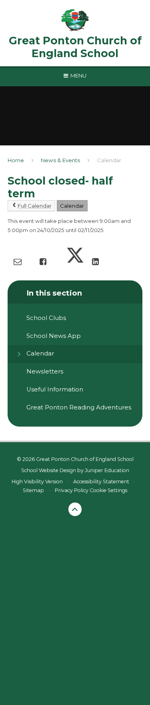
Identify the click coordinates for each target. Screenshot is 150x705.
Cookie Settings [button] (108, 490)
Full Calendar (35, 206)
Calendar (109, 160)
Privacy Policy (71, 490)
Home (16, 160)
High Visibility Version (37, 482)
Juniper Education (107, 470)
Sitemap (33, 490)
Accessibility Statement (101, 482)
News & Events (60, 160)
